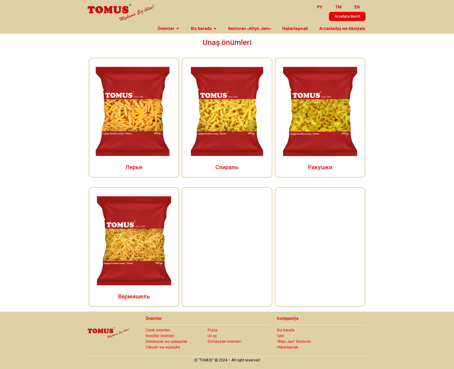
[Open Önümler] (177, 28)
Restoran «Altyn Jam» (249, 28)
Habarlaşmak (295, 28)
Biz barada (201, 28)
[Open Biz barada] (215, 28)
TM (338, 6)
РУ (319, 6)
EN (357, 6)
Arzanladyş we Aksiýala (342, 28)
